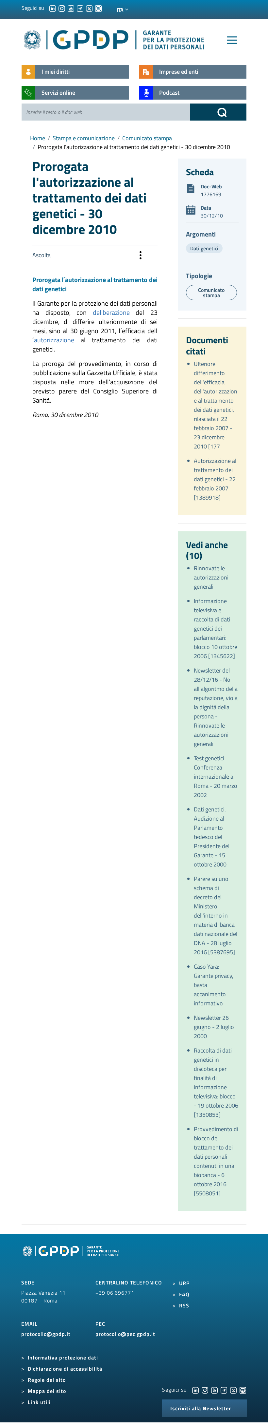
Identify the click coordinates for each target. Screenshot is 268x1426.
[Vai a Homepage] (72, 1258)
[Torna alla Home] (114, 38)
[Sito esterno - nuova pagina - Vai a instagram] (205, 1390)
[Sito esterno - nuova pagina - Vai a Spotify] (243, 1390)
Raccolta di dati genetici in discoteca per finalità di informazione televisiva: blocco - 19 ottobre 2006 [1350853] (216, 1082)
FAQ (184, 1294)
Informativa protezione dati (63, 1357)
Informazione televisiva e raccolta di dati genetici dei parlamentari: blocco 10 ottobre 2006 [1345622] (215, 628)
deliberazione (111, 312)
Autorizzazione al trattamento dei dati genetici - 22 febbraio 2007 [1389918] (215, 479)
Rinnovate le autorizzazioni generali (211, 577)
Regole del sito (47, 1380)
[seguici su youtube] (71, 8)
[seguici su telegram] (80, 8)
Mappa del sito (47, 1391)
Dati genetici (204, 248)
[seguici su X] (89, 8)
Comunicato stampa (147, 138)
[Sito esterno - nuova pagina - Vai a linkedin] (195, 1390)
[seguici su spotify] (98, 8)
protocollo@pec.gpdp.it (125, 1334)
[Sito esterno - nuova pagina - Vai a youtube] (214, 1390)
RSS (184, 1305)
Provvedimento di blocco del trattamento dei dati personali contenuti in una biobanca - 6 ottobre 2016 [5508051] (216, 1161)
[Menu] (232, 40)
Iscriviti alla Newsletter (200, 1408)
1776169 (211, 194)
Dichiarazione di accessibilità (65, 1369)
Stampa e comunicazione (84, 138)
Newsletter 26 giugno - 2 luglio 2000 (214, 1026)
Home (37, 138)
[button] (140, 256)
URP (184, 1283)
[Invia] (218, 112)
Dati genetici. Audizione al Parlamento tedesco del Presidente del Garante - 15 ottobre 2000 (211, 837)
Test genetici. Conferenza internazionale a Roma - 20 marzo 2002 (215, 776)
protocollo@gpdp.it (46, 1334)
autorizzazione (54, 340)
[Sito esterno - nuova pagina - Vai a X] (233, 1390)
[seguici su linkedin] (52, 8)
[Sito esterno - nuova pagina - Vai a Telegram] (224, 1390)
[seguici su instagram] (62, 8)
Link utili (39, 1402)
